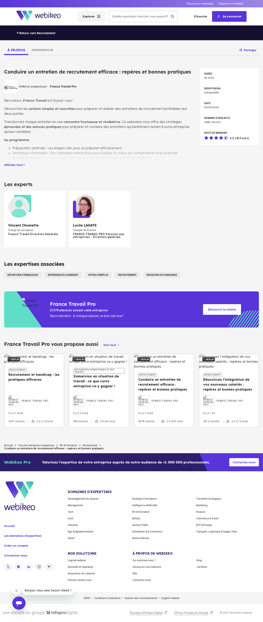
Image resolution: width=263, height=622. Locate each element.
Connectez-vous (15, 555)
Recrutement (90, 445)
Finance (200, 511)
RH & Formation (68, 445)
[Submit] (172, 16)
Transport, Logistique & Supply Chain (216, 531)
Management (75, 505)
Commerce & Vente (207, 518)
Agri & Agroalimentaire (80, 531)
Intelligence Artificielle (144, 505)
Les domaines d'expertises (23, 536)
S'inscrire (200, 16)
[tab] (16, 50)
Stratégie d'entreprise (144, 498)
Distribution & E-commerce (147, 531)
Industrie (73, 525)
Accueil (8, 445)
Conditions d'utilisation (107, 598)
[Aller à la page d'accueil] (42, 16)
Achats (136, 518)
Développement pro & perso (83, 498)
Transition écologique (208, 498)
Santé (71, 538)
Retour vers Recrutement (37, 33)
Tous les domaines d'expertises (36, 445)
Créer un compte (16, 545)
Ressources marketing (200, 3)
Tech (70, 511)
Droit (70, 518)
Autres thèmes (140, 538)
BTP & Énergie (204, 525)
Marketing (202, 505)
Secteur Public (140, 525)
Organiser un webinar (230, 3)
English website (170, 598)
